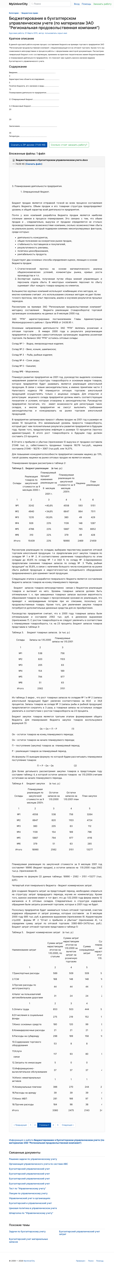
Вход (77, 4)
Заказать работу (102, 4)
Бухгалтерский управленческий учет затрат (79, 1232)
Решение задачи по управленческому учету (33, 1159)
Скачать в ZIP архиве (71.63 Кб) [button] (28, 144)
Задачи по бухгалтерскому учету (27, 1231)
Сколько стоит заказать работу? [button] (69, 144)
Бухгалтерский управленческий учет (29, 1168)
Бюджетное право (30, 13)
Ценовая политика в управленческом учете (33, 1208)
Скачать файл (34, 163)
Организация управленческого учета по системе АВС (38, 1163)
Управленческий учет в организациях (29, 1198)
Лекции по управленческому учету (28, 1193)
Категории (14, 13)
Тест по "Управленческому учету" (27, 1188)
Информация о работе (56, 1141)
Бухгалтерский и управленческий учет (30, 1203)
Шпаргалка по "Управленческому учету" (31, 1213)
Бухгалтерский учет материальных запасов (28, 1240)
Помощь (86, 4)
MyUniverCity (29, 1261)
